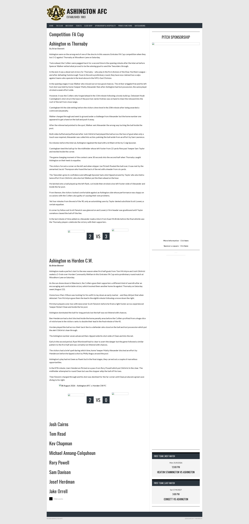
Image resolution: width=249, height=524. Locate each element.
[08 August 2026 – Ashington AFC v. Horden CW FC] (98, 385)
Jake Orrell (58, 491)
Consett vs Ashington (176, 499)
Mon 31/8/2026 (176, 463)
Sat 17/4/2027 (176, 490)
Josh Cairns (58, 424)
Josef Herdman (62, 481)
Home (51, 25)
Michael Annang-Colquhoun (72, 452)
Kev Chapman (60, 443)
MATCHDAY (69, 25)
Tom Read (57, 433)
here (186, 240)
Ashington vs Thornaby (68, 43)
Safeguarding (140, 25)
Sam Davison (60, 471)
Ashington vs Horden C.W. (71, 260)
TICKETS (79, 25)
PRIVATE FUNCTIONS (125, 25)
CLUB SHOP (88, 25)
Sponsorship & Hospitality (105, 25)
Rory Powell (59, 462)
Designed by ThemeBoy (193, 518)
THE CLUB (59, 25)
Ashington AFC (87, 11)
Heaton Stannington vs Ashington (176, 472)
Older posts (56, 499)
